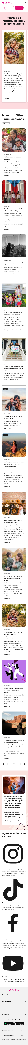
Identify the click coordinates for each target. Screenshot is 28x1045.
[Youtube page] (19, 1019)
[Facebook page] (8, 1019)
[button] (9, 8)
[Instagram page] (12, 1019)
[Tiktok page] (15, 1019)
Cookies (22, 1035)
